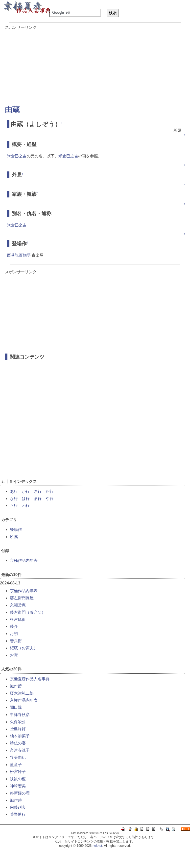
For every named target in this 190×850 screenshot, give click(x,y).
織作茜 (16, 686)
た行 (49, 491)
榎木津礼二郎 (22, 693)
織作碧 (16, 800)
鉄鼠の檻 (18, 779)
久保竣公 (18, 722)
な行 (14, 498)
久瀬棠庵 (18, 605)
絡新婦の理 (20, 793)
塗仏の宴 (18, 743)
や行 (49, 498)
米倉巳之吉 (17, 156)
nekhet (97, 846)
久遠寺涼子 (20, 750)
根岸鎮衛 (18, 619)
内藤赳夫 (18, 807)
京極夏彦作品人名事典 (29, 679)
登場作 (16, 529)
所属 (14, 537)
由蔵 (12, 109)
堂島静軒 (18, 729)
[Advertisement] (95, 65)
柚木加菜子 (20, 736)
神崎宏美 (18, 786)
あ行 (14, 491)
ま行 (38, 498)
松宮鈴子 (18, 771)
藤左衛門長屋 (22, 598)
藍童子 (16, 765)
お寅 (14, 655)
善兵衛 (16, 641)
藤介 (14, 626)
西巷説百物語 (19, 255)
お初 (14, 633)
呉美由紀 (18, 757)
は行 (26, 498)
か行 (26, 491)
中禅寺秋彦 (20, 715)
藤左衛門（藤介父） (28, 612)
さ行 (38, 491)
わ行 (26, 505)
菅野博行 (18, 814)
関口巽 (16, 707)
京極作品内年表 (24, 560)
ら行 (14, 505)
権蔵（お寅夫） (24, 648)
